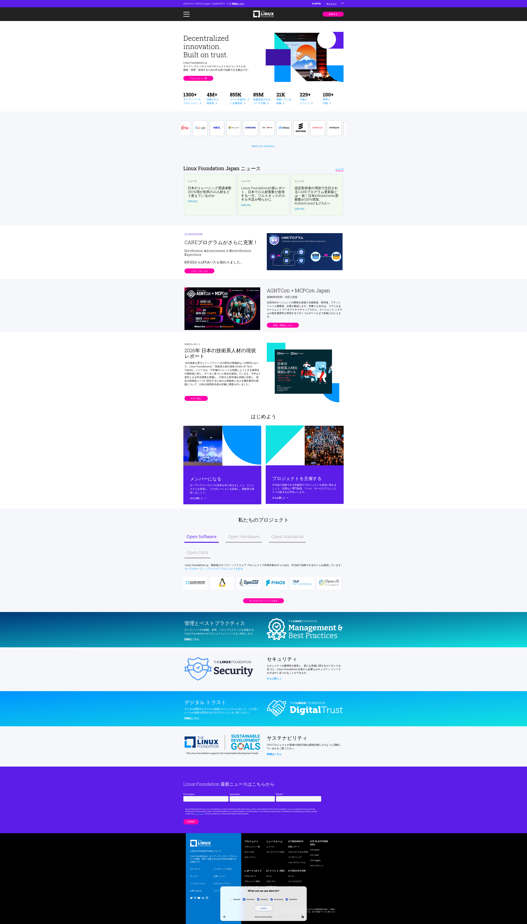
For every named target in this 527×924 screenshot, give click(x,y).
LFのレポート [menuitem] (250, 876)
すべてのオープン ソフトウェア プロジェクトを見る (214, 568)
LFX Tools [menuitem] (314, 855)
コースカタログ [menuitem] (295, 881)
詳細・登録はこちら (283, 325)
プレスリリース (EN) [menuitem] (275, 852)
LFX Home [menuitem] (314, 849)
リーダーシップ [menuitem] (295, 857)
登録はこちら (238, 3)
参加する (333, 14)
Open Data (197, 552)
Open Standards (287, 536)
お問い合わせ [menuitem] (196, 890)
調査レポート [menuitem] (294, 846)
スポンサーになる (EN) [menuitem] (298, 852)
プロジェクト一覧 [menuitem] (252, 846)
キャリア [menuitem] (194, 876)
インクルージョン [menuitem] (198, 883)
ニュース (339, 169)
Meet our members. (263, 146)
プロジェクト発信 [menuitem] (252, 881)
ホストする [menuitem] (249, 852)
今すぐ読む (196, 398)
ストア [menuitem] (216, 890)
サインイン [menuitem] (331, 3)
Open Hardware (244, 536)
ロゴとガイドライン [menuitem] (222, 883)
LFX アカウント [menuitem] (316, 865)
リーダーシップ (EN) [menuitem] (222, 869)
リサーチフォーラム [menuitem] (296, 862)
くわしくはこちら (199, 270)
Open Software (202, 536)
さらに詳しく (196, 498)
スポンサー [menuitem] (271, 881)
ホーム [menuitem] (269, 876)
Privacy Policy (199, 814)
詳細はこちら (191, 639)
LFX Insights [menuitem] (315, 860)
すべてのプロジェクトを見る (263, 600)
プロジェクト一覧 (198, 78)
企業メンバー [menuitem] (219, 876)
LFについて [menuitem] (195, 869)
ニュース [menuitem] (270, 846)
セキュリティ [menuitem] (250, 857)
